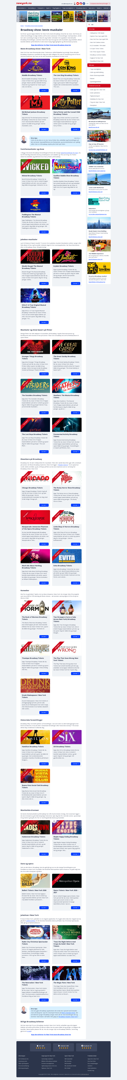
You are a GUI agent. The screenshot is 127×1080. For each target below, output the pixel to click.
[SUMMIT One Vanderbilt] (99, 158)
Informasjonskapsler (23, 1068)
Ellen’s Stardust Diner (68, 1013)
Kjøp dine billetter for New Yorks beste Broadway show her (51, 45)
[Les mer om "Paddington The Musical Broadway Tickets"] (35, 205)
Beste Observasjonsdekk (97, 75)
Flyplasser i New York (47, 1068)
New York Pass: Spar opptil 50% (99, 39)
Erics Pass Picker (92, 1061)
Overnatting (31, 8)
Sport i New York (69, 1056)
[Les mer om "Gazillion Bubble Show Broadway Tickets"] (67, 166)
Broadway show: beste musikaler (34, 26)
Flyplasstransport (95, 96)
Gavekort (90, 1066)
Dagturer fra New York (96, 58)
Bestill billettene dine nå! (95, 192)
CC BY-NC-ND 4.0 (84, 1074)
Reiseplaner (93, 105)
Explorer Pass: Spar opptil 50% (98, 36)
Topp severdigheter (67, 8)
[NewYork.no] (24, 3)
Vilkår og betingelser (23, 1063)
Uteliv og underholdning (96, 72)
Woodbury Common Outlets (98, 55)
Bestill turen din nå (94, 127)
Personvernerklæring (23, 1066)
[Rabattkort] (99, 200)
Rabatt (98, 8)
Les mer (43, 90)
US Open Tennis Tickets (97, 48)
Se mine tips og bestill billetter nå (98, 150)
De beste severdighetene (48, 1063)
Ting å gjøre (55, 8)
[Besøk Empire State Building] (99, 223)
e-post (29, 1031)
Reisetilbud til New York (96, 61)
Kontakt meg (91, 1070)
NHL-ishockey (68, 1061)
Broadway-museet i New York (68, 1016)
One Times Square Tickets (97, 52)
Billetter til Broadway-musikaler (49, 1061)
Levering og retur (22, 1061)
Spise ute (91, 8)
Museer (92, 78)
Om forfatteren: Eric (23, 1059)
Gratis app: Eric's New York (97, 90)
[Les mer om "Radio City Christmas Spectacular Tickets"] (35, 932)
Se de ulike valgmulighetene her (98, 214)
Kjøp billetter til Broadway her (97, 282)
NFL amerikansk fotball (70, 1066)
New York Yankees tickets (97, 42)
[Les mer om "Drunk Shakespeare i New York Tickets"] (35, 686)
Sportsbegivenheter (95, 81)
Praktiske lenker (92, 1056)
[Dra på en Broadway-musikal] (99, 268)
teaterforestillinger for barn (69, 153)
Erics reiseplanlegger (93, 1063)
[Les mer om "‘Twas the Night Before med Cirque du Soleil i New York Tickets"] (67, 932)
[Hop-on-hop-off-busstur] (99, 136)
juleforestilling (30, 921)
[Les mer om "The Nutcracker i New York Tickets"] (35, 973)
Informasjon (21, 1056)
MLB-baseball (68, 1063)
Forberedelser (21, 8)
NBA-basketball (68, 1059)
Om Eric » (77, 138)
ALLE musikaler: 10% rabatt (97, 45)
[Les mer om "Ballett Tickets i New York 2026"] (35, 881)
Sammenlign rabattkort (47, 1059)
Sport (47, 8)
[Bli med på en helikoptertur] (99, 113)
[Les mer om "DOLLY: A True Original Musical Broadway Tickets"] (35, 295)
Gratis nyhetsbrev (95, 93)
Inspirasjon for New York (48, 1056)
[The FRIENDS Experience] (99, 245)
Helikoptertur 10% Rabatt (97, 33)
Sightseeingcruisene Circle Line (49, 1066)
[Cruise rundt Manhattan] (99, 179)
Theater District (63, 465)
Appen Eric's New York (93, 1059)
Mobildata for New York (97, 99)
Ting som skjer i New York (97, 102)
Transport (40, 8)
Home (22, 26)
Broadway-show (81, 8)
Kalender (106, 8)
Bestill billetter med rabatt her (97, 171)
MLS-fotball (67, 1068)
